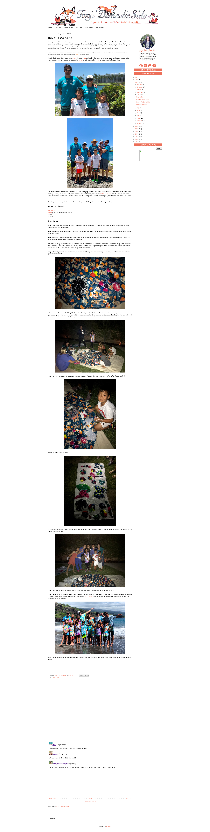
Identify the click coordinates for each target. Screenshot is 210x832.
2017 (137, 129)
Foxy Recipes (99, 28)
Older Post (128, 798)
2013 (137, 139)
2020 (137, 80)
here (77, 54)
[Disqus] (90, 711)
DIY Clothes (59, 678)
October (139, 89)
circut (74, 58)
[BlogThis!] (82, 675)
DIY (54, 678)
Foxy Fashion (89, 28)
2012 (137, 141)
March (139, 118)
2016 (137, 131)
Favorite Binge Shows (142, 99)
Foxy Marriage (68, 28)
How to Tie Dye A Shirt (143, 102)
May (138, 113)
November (140, 87)
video (84, 58)
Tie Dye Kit (51, 210)
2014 (137, 136)
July (138, 108)
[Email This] (80, 675)
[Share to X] (84, 675)
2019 (137, 82)
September (140, 92)
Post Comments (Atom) (63, 806)
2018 (137, 126)
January (139, 123)
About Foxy (58, 28)
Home (50, 28)
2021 (137, 77)
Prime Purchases (141, 104)
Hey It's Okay (140, 97)
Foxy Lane (79, 28)
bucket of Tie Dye (105, 194)
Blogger (108, 827)
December (140, 84)
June (138, 110)
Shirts (50, 213)
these (80, 60)
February (139, 120)
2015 (137, 134)
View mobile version (90, 802)
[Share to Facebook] (86, 675)
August (139, 95)
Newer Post (52, 798)
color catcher (88, 596)
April (138, 115)
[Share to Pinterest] (88, 675)
